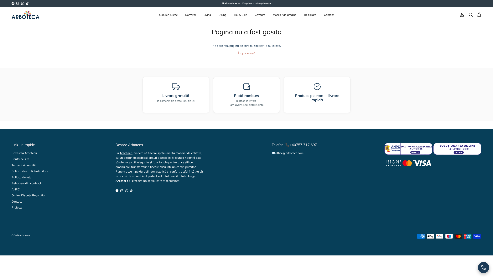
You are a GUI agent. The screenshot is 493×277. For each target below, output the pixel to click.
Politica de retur (22, 177)
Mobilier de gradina (284, 15)
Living (207, 15)
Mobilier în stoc (168, 15)
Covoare (260, 15)
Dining (222, 15)
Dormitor (190, 15)
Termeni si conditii (24, 165)
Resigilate (310, 15)
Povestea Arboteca (24, 153)
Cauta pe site (20, 159)
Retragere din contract (26, 183)
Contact (329, 15)
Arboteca (25, 235)
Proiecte (17, 207)
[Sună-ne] (483, 267)
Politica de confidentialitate (30, 171)
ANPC (16, 189)
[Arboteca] (25, 15)
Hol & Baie (240, 15)
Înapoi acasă (246, 53)
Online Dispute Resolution (29, 195)
